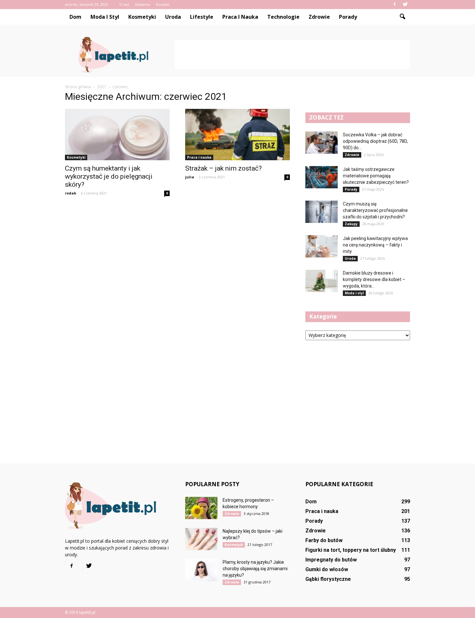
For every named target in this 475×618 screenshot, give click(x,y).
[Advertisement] (292, 54)
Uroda (173, 16)
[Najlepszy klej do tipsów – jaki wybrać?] (201, 539)
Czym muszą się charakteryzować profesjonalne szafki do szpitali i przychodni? (375, 210)
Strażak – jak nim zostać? (224, 168)
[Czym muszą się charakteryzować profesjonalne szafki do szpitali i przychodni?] (321, 212)
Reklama (142, 4)
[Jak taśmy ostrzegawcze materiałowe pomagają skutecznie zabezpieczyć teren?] (321, 177)
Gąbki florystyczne (328, 579)
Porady (348, 16)
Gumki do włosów (326, 569)
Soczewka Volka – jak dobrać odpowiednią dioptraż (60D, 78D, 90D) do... (375, 141)
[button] (402, 17)
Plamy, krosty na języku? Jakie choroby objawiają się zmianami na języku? (255, 569)
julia (189, 176)
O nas (124, 4)
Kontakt (162, 4)
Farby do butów (324, 540)
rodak (70, 193)
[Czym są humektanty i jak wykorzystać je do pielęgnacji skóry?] (117, 134)
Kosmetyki (142, 16)
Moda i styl (104, 16)
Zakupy (351, 224)
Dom (75, 16)
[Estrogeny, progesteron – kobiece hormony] (201, 508)
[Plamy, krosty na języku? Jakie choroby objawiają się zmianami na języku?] (201, 570)
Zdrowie (319, 16)
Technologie (283, 16)
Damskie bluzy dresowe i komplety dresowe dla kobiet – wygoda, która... (374, 279)
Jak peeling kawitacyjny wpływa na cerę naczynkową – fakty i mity (375, 245)
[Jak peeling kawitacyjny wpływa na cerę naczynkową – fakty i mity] (321, 246)
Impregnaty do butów (331, 560)
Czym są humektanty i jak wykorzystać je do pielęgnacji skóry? (109, 176)
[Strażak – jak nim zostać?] (237, 134)
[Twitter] (405, 4)
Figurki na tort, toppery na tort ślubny (350, 550)
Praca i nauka (240, 16)
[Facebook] (394, 4)
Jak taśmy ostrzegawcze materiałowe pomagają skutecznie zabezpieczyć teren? (376, 176)
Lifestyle (201, 16)
